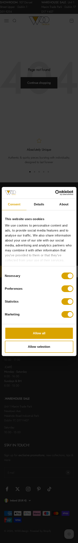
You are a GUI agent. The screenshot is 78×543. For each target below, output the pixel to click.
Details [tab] (39, 204)
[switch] (67, 288)
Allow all (39, 333)
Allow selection (39, 346)
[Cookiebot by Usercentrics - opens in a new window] (55, 192)
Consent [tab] (14, 204)
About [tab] (63, 204)
